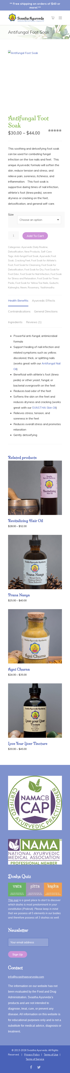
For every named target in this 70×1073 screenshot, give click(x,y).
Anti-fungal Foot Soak (26, 256)
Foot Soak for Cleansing (27, 265)
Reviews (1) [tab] (34, 322)
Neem (23, 287)
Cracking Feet (22, 260)
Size (11, 214)
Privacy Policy (32, 1054)
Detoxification (15, 251)
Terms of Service (35, 1059)
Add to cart (35, 236)
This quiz (13, 900)
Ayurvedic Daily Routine (34, 247)
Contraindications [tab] (19, 311)
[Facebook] (31, 1067)
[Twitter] (39, 1067)
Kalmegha (13, 287)
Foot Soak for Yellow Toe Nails (31, 282)
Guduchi (53, 282)
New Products (32, 251)
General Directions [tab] (46, 311)
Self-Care (46, 251)
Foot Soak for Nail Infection (35, 274)
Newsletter (18, 930)
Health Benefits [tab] (18, 300)
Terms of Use (51, 1054)
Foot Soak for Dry (34, 269)
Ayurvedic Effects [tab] (43, 300)
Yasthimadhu (47, 287)
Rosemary (33, 287)
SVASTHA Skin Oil (44, 407)
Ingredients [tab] (15, 322)
